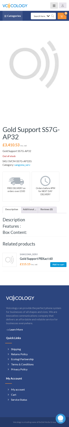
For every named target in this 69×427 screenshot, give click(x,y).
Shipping (16, 349)
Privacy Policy (19, 369)
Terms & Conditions (22, 364)
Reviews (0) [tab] (47, 209)
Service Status (19, 399)
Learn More (16, 329)
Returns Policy (19, 354)
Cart (13, 394)
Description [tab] (11, 209)
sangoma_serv (22, 164)
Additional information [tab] (29, 209)
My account (18, 389)
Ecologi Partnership (22, 359)
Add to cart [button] (58, 264)
